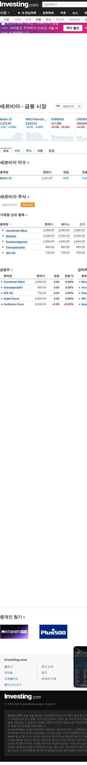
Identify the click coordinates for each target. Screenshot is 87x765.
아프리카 (74, 19)
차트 (63, 12)
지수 (17, 150)
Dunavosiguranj (16, 242)
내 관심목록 (28, 12)
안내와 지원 (49, 678)
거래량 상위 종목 (12, 215)
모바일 (8, 672)
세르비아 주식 (13, 196)
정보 (6, 150)
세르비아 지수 (13, 162)
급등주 (5, 270)
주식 (29, 150)
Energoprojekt (15, 247)
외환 (40, 150)
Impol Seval (11, 298)
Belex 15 (6, 119)
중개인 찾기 (11, 617)
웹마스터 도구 (13, 684)
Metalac (11, 236)
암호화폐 (48, 12)
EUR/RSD (57, 119)
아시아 (60, 19)
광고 (44, 672)
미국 (18, 19)
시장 (6, 19)
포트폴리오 (11, 678)
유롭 (38, 19)
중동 (48, 19)
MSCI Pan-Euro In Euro (37, 119)
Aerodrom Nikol (16, 230)
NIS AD (11, 253)
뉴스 (75, 12)
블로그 (8, 666)
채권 (51, 150)
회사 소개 (47, 666)
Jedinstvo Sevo (14, 304)
